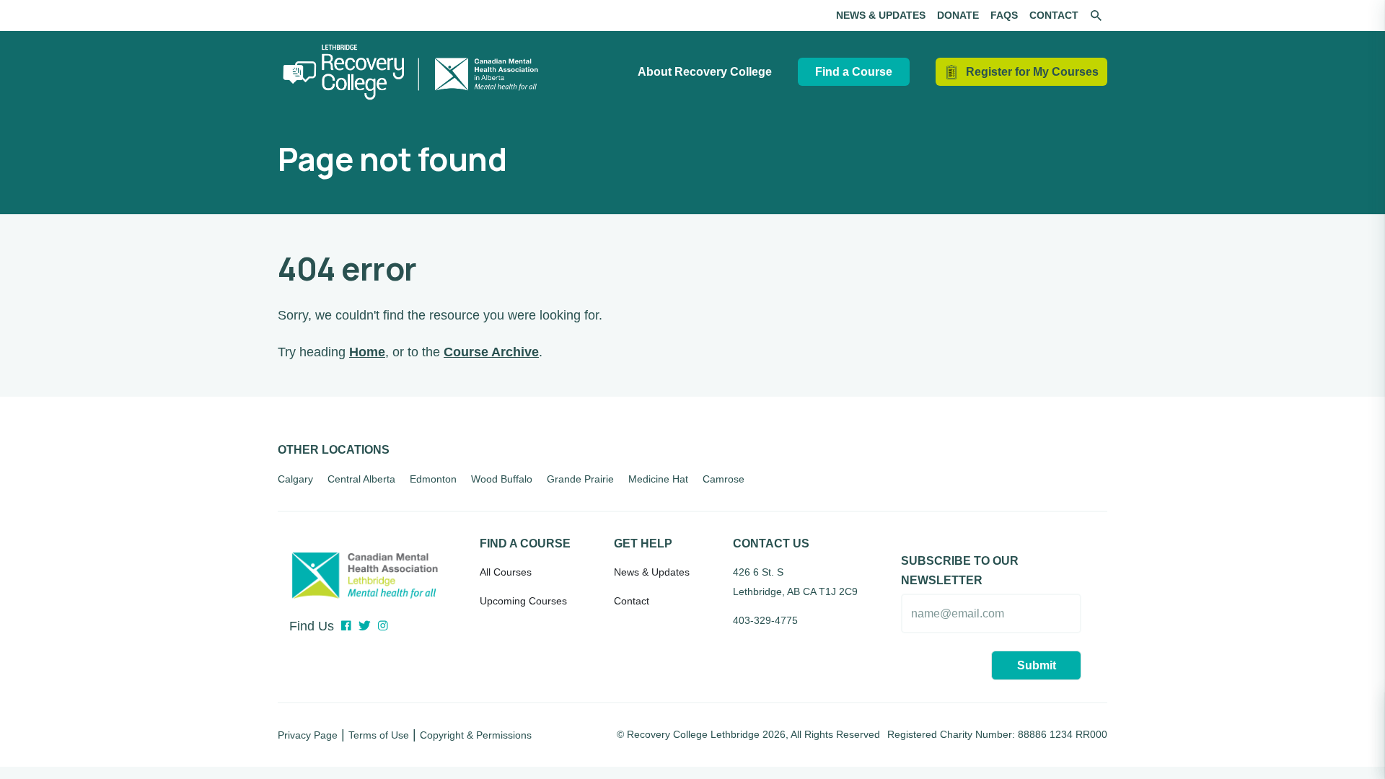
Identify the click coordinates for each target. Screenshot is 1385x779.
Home (367, 352)
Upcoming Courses (523, 601)
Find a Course (853, 72)
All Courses (506, 572)
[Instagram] (383, 626)
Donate (958, 15)
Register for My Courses (1032, 72)
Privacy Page (308, 735)
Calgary (295, 479)
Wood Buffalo (501, 479)
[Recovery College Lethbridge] (415, 72)
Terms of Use (378, 735)
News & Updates (880, 15)
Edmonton (433, 479)
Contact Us (771, 543)
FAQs (1004, 15)
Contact (1053, 15)
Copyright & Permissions (476, 735)
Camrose (723, 479)
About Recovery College (705, 72)
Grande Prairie (580, 479)
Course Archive (491, 352)
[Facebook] (346, 626)
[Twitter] (365, 626)
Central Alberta (361, 479)
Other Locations (334, 450)
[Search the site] (1095, 16)
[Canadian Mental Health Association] (364, 571)
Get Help (643, 543)
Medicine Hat (658, 479)
